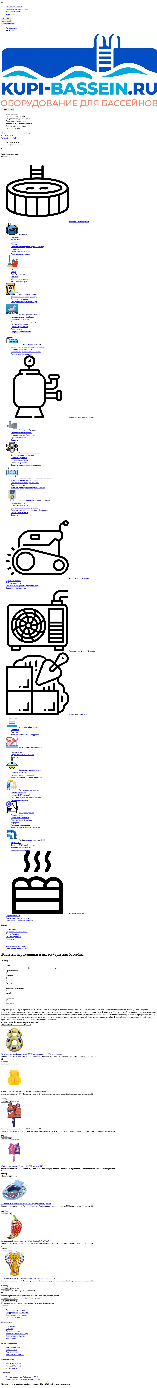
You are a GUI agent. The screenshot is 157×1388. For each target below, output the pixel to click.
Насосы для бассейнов (28, 430)
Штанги (14, 269)
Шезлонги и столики (19, 324)
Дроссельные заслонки (20, 850)
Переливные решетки (20, 817)
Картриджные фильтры (20, 460)
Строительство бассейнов (16, 932)
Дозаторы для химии (19, 326)
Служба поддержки (9, 1343)
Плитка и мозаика (18, 792)
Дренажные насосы (19, 437)
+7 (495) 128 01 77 (8, 135)
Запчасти (14, 440)
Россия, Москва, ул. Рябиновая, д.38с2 (22, 1377)
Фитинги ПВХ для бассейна (23, 845)
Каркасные (15, 239)
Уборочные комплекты (20, 279)
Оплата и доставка (13, 936)
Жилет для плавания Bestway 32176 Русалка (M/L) (22, 1166)
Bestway (9, 983)
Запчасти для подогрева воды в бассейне (28, 487)
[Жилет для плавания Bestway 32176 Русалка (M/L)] (14, 1164)
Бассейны (23, 234)
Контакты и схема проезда (17, 9)
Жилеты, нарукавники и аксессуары (26, 352)
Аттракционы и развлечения (31, 747)
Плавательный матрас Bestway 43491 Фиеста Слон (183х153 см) (28, 1278)
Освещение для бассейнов (30, 770)
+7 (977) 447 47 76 (8, 138)
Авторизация (11, 28)
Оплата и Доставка (14, 6)
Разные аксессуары (19, 281)
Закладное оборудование (29, 727)
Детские (14, 242)
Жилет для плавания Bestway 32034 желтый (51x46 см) (24, 1091)
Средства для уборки (19, 299)
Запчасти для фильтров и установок (26, 465)
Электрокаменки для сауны (17, 918)
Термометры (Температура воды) (24, 322)
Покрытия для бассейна (21, 331)
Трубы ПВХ (16, 842)
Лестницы (15, 729)
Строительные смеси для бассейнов (26, 797)
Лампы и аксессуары (19, 772)
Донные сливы (17, 815)
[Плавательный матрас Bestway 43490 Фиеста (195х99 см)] (14, 1238)
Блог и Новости (12, 934)
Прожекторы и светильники (22, 775)
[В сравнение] (17, 1064)
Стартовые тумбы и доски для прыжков (27, 347)
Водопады (15, 750)
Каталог (4, 1306)
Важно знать (11, 1338)
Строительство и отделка (79, 714)
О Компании (11, 1326)
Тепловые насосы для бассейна (82, 651)
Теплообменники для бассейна (24, 480)
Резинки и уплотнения (20, 825)
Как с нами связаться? (15, 1354)
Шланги (14, 276)
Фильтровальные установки (22, 455)
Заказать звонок (12, 142)
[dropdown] (2, 2)
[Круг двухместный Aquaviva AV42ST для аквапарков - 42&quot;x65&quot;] (14, 1051)
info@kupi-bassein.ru (14, 1368)
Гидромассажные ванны (21, 251)
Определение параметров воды (24, 301)
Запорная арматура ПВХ (21, 847)
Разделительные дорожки (21, 354)
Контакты (10, 939)
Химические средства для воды (24, 297)
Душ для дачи (16, 329)
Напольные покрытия (20, 319)
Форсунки (15, 822)
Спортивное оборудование (30, 344)
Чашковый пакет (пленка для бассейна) (27, 246)
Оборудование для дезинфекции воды (35, 500)
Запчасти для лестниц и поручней (25, 734)
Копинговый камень (19, 800)
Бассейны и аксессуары (79, 221)
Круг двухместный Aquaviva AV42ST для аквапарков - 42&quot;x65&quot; (32, 1054)
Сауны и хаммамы (77, 913)
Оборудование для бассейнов (81, 417)
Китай (8, 993)
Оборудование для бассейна (17, 1312)
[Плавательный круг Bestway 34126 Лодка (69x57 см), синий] (14, 1201)
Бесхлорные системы (19, 512)
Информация (6, 1322)
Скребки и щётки (18, 274)
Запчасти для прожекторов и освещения (27, 777)
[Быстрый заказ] (12, 1064)
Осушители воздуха (19, 485)
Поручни (14, 732)
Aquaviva (9, 975)
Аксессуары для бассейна (29, 314)
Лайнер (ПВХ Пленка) (20, 795)
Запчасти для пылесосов (16, 588)
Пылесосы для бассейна (79, 578)
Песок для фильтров (19, 462)
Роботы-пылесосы (13, 583)
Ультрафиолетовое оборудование (24, 508)
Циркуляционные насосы (21, 432)
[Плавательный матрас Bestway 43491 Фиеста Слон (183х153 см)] (14, 1276)
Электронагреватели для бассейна (25, 483)
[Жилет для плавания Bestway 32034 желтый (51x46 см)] (14, 1089)
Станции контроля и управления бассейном (29, 510)
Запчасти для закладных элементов (25, 827)
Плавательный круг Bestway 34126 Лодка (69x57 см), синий (26, 1203)
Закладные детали (26, 813)
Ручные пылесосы (13, 581)
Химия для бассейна (27, 294)
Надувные (15, 237)
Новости (9, 1329)
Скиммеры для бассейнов (21, 820)
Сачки (13, 272)
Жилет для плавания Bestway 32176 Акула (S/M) (21, 1129)
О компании (11, 929)
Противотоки (16, 752)
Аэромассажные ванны (20, 254)
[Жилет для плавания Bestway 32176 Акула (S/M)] (14, 1126)
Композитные (16, 249)
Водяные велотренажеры (21, 349)
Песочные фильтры (19, 457)
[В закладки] (14, 1064)
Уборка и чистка (25, 267)
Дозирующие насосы (19, 505)
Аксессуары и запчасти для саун (19, 920)
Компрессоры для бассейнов (23, 435)
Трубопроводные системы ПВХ (32, 840)
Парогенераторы (13, 915)
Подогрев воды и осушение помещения (35, 478)
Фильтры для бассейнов (29, 453)
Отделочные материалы (29, 790)
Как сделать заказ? (13, 11)
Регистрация (11, 30)
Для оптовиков (12, 1352)
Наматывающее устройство (22, 317)
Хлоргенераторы (18, 503)
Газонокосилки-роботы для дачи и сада (22, 585)
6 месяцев (10, 1003)
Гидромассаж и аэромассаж (22, 755)
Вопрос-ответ (11, 14)
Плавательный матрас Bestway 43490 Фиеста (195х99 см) (25, 1241)
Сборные (14, 244)
